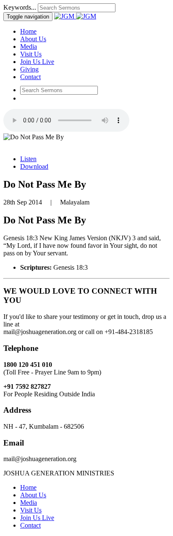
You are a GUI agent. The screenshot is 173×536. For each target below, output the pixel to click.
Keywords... (19, 7)
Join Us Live (37, 61)
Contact (30, 76)
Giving (29, 69)
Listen (28, 158)
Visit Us (31, 54)
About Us (33, 38)
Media (28, 46)
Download (34, 166)
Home (28, 31)
